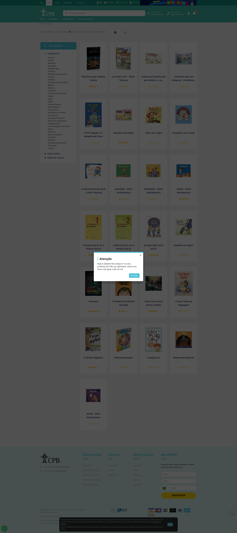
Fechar (134, 275)
